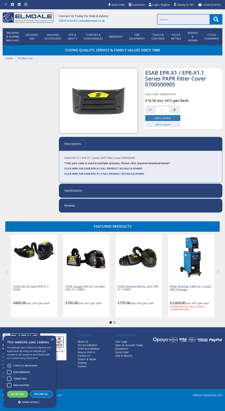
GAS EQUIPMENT (137, 36)
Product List (25, 58)
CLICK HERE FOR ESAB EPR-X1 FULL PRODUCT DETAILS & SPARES (103, 168)
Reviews (69, 205)
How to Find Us (86, 352)
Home (9, 58)
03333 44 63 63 (67, 20)
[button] (110, 322)
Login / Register (161, 4)
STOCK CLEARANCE (211, 36)
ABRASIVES (116, 36)
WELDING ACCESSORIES (52, 36)
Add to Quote (163, 124)
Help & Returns (123, 355)
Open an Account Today (129, 345)
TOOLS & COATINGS (158, 36)
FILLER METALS (176, 36)
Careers (82, 366)
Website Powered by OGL (207, 395)
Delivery (82, 362)
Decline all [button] (41, 394)
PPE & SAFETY (72, 36)
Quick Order (118, 4)
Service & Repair (87, 359)
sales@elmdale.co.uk (92, 20)
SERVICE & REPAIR (193, 36)
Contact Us (66, 16)
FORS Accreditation (89, 348)
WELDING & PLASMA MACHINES (12, 36)
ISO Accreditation (87, 345)
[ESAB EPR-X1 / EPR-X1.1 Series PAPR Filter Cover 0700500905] (98, 100)
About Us (83, 341)
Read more (32, 358)
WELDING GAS (32, 36)
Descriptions (72, 144)
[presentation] (6, 271)
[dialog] (30, 371)
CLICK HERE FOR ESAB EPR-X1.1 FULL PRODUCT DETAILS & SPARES (104, 173)
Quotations (138, 4)
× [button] (52, 339)
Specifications (73, 190)
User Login (121, 341)
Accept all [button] (17, 394)
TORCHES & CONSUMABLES (93, 36)
